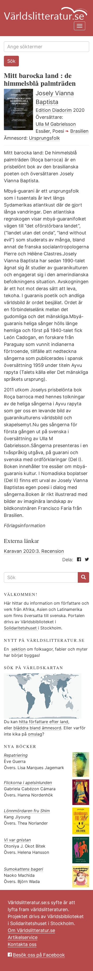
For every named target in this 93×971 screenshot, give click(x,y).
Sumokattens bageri (23, 869)
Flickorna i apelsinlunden (28, 782)
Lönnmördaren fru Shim (27, 810)
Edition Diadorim (54, 110)
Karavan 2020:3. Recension (34, 551)
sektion (18, 649)
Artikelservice (22, 937)
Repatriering (16, 755)
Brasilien (79, 131)
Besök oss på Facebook (39, 955)
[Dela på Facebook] (77, 559)
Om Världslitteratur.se (31, 930)
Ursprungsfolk (44, 138)
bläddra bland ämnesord (37, 727)
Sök (11, 61)
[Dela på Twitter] (85, 559)
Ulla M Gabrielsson (56, 124)
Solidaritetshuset (21, 627)
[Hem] (44, 10)
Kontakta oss (22, 944)
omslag (35, 734)
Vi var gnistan (17, 839)
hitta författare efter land (43, 721)
